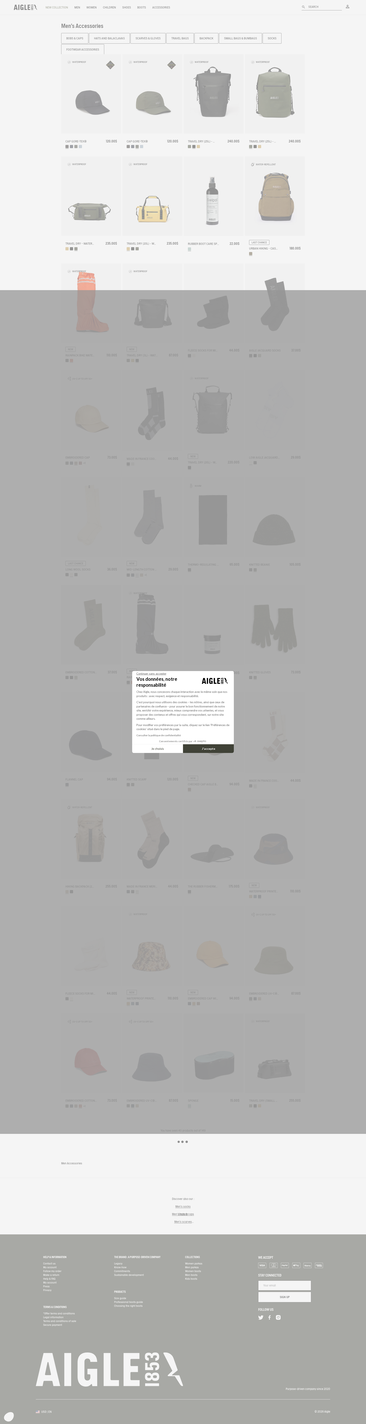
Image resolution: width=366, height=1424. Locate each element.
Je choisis (157, 748)
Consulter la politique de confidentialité (158, 735)
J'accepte (208, 748)
